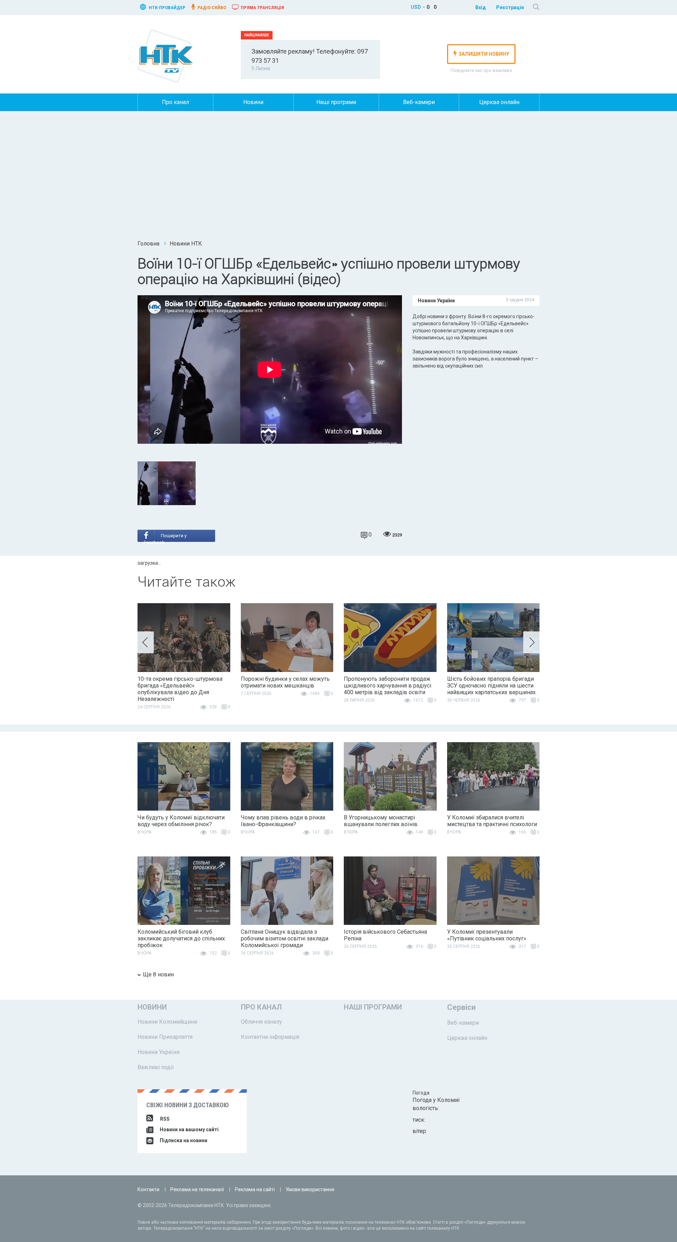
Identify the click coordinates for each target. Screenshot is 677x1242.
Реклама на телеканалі (197, 1189)
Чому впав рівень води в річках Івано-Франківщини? (283, 821)
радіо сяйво (211, 7)
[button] (146, 642)
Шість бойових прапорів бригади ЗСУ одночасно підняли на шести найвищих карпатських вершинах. (492, 685)
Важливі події (156, 1067)
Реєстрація (510, 7)
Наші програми (336, 102)
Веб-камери (419, 102)
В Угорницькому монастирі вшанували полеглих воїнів (380, 821)
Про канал (175, 102)
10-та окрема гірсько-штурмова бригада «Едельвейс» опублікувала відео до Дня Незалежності (180, 688)
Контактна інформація (270, 1037)
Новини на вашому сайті (189, 1129)
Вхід (480, 7)
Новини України (158, 1052)
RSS (165, 1119)
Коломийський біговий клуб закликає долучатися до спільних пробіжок (181, 938)
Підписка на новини (183, 1140)
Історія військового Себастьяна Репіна (385, 935)
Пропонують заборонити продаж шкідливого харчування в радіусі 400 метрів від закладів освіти (387, 685)
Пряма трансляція (262, 7)
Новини (253, 102)
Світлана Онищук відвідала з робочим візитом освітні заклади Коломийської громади (284, 938)
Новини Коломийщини (167, 1021)
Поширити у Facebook (165, 537)
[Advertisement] (338, 178)
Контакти (148, 1189)
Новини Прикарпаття (165, 1037)
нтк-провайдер (166, 7)
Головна (148, 243)
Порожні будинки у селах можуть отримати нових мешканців (285, 682)
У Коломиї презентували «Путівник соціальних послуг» (486, 935)
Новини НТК (186, 243)
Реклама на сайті (255, 1189)
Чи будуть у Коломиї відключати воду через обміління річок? (181, 821)
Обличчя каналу (261, 1021)
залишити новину (483, 54)
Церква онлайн (499, 102)
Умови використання (310, 1189)
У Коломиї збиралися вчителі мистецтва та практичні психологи (492, 821)
